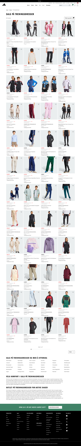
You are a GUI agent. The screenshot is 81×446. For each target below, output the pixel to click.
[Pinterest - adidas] (70, 424)
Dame (32, 5)
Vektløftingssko (67, 362)
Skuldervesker (44, 371)
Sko (40, 5)
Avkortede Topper (9, 367)
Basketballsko (67, 367)
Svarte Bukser (32, 362)
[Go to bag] (77, 5)
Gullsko (30, 367)
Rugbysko (54, 360)
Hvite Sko (42, 360)
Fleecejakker (66, 360)
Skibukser (43, 367)
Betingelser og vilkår (49, 443)
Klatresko (54, 371)
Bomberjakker (9, 369)
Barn (36, 5)
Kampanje (48, 5)
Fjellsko (54, 367)
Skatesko (54, 362)
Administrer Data (32, 443)
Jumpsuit (8, 362)
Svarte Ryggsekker (56, 369)
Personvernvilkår (42, 443)
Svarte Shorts (66, 369)
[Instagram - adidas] (70, 418)
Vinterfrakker (8, 360)
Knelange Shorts (21, 371)
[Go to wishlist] (75, 5)
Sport (43, 5)
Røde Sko (43, 369)
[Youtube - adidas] (70, 430)
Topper (7, 371)
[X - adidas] (70, 421)
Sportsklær (43, 362)
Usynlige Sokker (32, 369)
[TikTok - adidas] (70, 427)
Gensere (19, 367)
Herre (28, 5)
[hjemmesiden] (4, 4)
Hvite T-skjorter (32, 360)
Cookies (37, 443)
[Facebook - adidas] (70, 415)
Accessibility (55, 443)
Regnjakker (31, 371)
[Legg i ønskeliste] (21, 22)
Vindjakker (20, 369)
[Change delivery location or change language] (77, 3)
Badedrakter (20, 362)
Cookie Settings (26, 443)
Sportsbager (20, 360)
